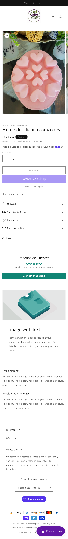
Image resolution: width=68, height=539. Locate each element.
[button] (6, 16)
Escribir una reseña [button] (34, 275)
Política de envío (24, 532)
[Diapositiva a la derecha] (40, 119)
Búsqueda (11, 438)
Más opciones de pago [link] (34, 186)
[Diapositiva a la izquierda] (27, 119)
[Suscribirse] (49, 488)
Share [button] (8, 237)
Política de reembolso (28, 527)
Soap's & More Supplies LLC (31, 524)
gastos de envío (11, 141)
